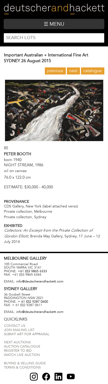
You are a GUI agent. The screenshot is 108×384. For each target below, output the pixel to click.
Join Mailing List (19, 330)
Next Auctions (17, 342)
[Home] (54, 9)
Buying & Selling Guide (25, 363)
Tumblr (58, 377)
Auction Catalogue (22, 346)
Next (73, 70)
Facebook (46, 377)
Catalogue (92, 70)
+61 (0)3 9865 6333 (32, 271)
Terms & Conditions (22, 367)
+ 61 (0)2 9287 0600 (33, 302)
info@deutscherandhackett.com (39, 281)
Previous (55, 70)
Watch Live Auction (22, 355)
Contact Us (14, 326)
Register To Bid (18, 351)
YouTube (71, 377)
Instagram (34, 377)
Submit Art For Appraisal (27, 334)
